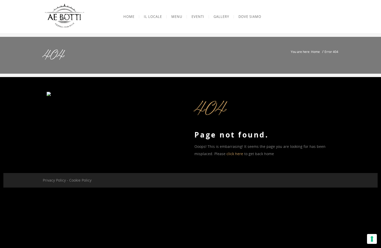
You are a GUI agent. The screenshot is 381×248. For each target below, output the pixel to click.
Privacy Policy (54, 180)
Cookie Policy (80, 180)
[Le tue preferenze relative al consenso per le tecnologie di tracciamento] (372, 239)
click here (235, 153)
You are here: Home (305, 52)
